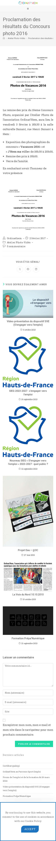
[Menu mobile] (28, 8)
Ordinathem (14, 238)
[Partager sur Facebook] (28, 269)
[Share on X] (20, 269)
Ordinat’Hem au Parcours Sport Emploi (22, 771)
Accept (30, 829)
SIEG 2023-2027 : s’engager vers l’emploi (28, 392)
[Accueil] (4, 38)
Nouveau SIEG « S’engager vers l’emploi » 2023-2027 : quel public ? (28, 462)
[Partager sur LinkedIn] (36, 269)
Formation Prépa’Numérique (28, 638)
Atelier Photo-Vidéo (19, 242)
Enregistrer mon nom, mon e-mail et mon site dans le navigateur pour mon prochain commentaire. (28, 729)
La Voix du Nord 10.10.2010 (28, 594)
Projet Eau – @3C (28, 550)
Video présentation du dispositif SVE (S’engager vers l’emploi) (28, 323)
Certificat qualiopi (11, 765)
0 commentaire (16, 246)
